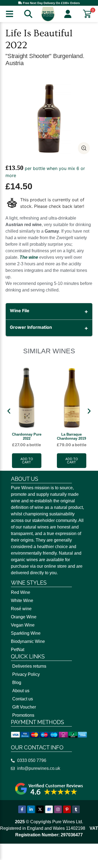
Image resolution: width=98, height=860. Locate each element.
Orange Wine (23, 617)
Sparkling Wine (26, 633)
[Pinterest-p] (67, 809)
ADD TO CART (26, 460)
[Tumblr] (76, 809)
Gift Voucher (24, 707)
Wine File (19, 310)
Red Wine (20, 592)
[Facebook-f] (22, 809)
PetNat (17, 649)
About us (20, 690)
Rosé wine (21, 608)
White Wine (22, 600)
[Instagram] (58, 809)
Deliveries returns (29, 666)
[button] (8, 411)
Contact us (22, 699)
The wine (29, 257)
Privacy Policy (26, 674)
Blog (16, 682)
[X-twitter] (40, 809)
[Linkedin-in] (31, 809)
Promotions (23, 715)
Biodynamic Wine (28, 641)
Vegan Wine (23, 625)
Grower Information (31, 327)
